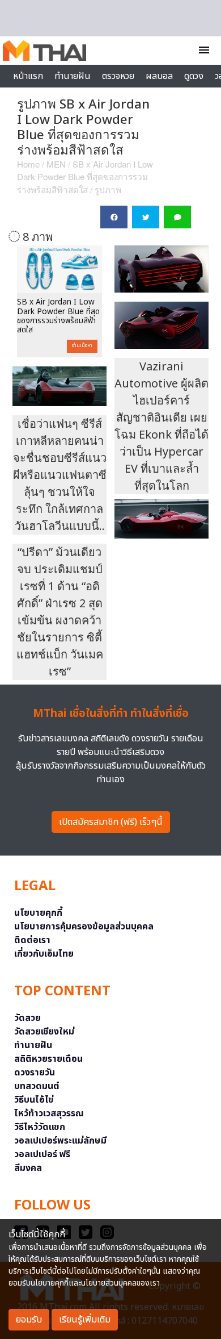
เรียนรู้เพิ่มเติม (84, 1320)
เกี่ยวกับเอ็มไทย (44, 954)
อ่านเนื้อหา (82, 346)
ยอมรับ (29, 1320)
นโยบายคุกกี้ (38, 913)
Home (28, 164)
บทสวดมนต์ (37, 1086)
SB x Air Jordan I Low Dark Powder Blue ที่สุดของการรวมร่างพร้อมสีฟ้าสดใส (85, 177)
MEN (56, 164)
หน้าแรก (28, 76)
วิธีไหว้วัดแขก (39, 1127)
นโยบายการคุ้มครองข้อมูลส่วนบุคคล (84, 926)
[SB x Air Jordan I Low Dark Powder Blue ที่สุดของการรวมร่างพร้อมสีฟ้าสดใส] (59, 269)
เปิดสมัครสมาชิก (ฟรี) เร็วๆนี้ (111, 822)
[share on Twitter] (145, 217)
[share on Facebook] (114, 217)
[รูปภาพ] (161, 271)
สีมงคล (28, 1168)
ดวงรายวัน (34, 1072)
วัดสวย (27, 1018)
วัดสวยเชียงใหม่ (44, 1031)
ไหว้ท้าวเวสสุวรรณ (49, 1113)
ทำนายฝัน (72, 76)
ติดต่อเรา (32, 940)
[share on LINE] (177, 217)
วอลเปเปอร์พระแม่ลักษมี (60, 1141)
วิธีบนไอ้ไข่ (34, 1100)
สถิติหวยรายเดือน (48, 1059)
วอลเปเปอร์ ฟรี (42, 1154)
